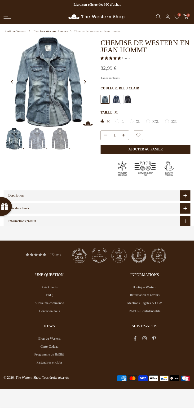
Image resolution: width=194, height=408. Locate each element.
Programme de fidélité (49, 354)
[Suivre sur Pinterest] (154, 339)
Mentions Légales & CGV (144, 303)
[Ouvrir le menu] (32, 17)
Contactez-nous (49, 311)
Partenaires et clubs (49, 362)
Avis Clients (49, 287)
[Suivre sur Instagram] (144, 339)
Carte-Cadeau (49, 346)
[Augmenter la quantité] (125, 135)
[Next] (84, 82)
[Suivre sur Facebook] (135, 339)
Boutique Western (15, 31)
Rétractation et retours (144, 295)
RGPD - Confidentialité (144, 311)
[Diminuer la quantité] (104, 135)
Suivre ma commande (49, 303)
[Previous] (12, 82)
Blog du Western (49, 338)
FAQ (49, 295)
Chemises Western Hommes (50, 31)
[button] (111, 58)
